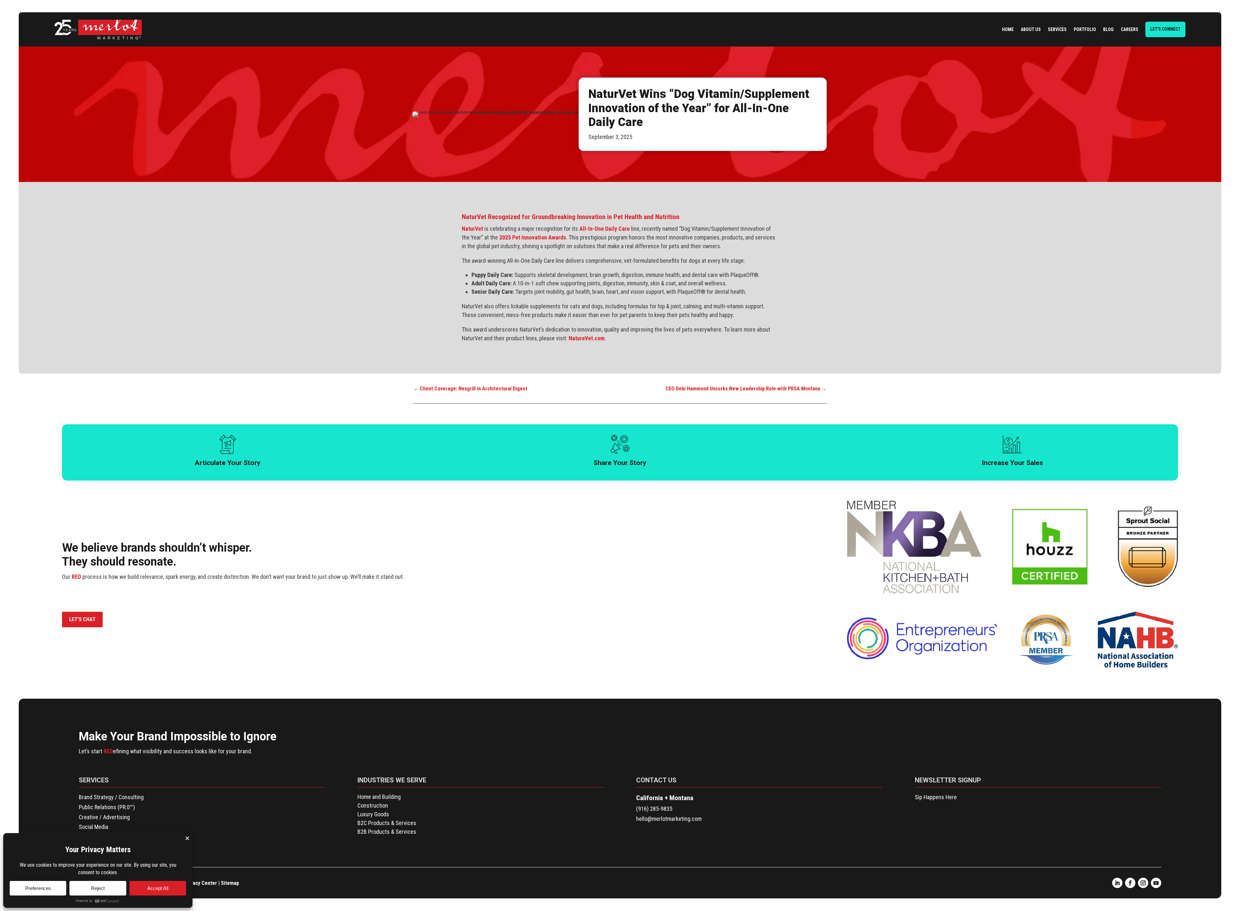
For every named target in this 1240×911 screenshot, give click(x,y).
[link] (98, 29)
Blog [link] (1108, 29)
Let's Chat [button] (82, 619)
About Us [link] (1031, 29)
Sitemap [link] (230, 883)
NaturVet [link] (472, 228)
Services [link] (1057, 29)
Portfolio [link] (1085, 29)
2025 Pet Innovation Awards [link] (532, 237)
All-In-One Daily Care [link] (604, 228)
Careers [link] (1129, 29)
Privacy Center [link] (200, 883)
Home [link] (1008, 29)
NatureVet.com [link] (586, 338)
